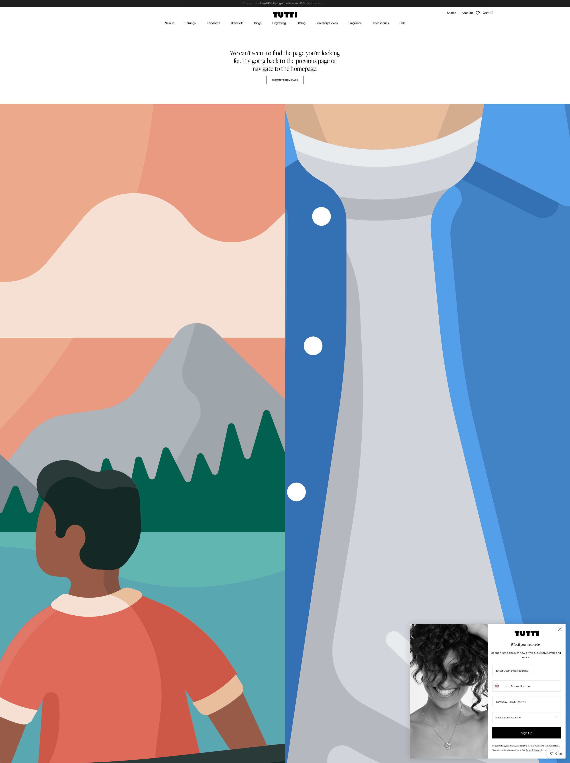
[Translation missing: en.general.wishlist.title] (478, 13)
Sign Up (526, 733)
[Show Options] (556, 717)
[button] (451, 13)
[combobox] (501, 686)
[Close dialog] (560, 629)
